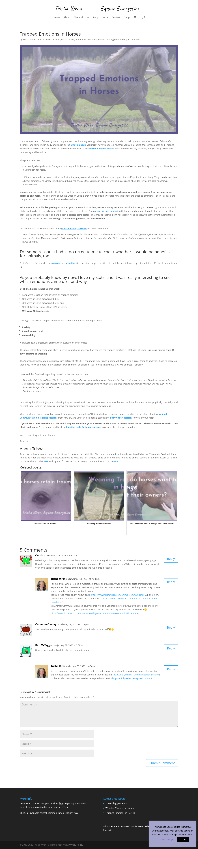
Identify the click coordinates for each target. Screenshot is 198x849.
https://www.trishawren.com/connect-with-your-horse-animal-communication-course (95, 613)
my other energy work (106, 211)
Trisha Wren (29, 39)
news (55, 263)
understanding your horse (111, 39)
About (67, 17)
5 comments (134, 39)
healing (56, 39)
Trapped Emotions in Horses (120, 812)
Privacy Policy (75, 844)
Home (57, 17)
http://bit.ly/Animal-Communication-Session (136, 674)
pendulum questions (86, 39)
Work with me (81, 17)
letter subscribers (67, 263)
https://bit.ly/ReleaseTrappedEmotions (132, 678)
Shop (127, 17)
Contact (116, 17)
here (46, 461)
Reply (171, 559)
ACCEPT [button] (183, 839)
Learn (105, 17)
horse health (67, 39)
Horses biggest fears (116, 803)
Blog (95, 17)
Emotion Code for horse (100, 148)
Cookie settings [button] (166, 839)
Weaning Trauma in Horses (119, 808)
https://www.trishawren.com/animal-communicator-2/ (119, 594)
